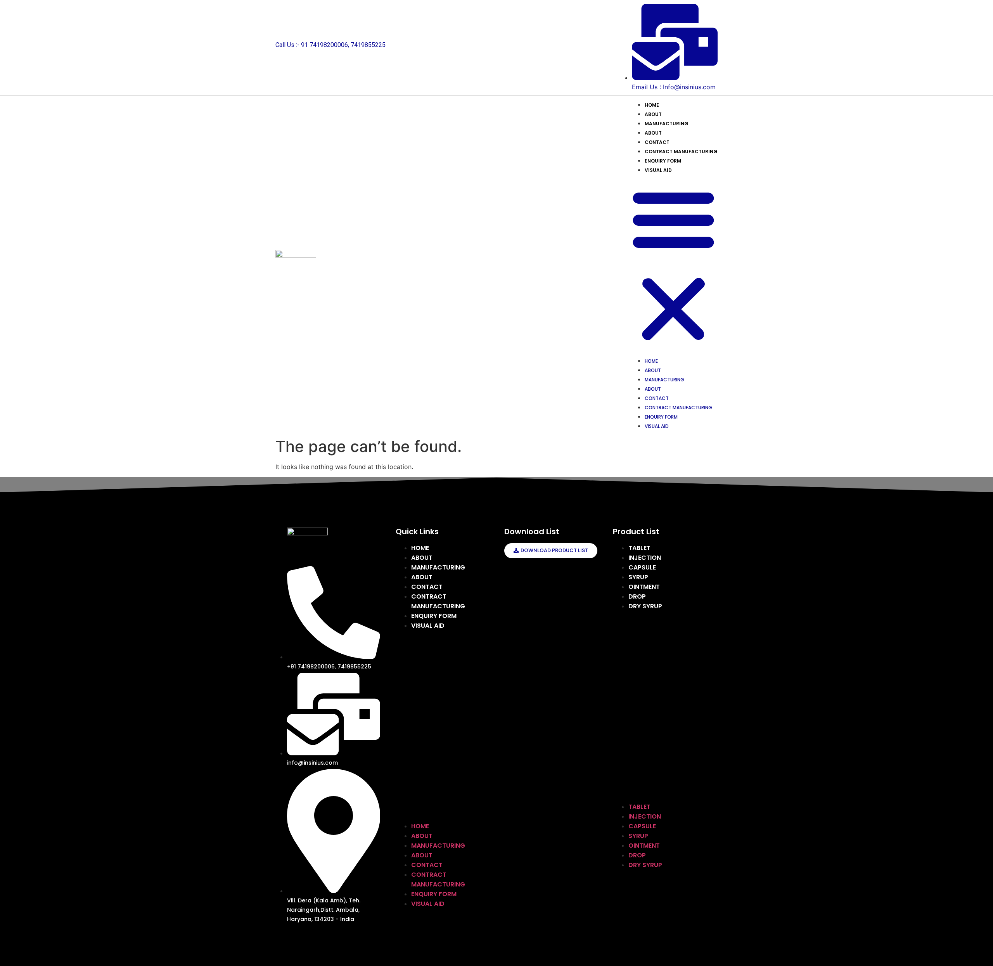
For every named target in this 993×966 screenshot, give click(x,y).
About (653, 114)
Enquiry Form (663, 161)
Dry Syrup (645, 606)
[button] (673, 265)
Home (652, 105)
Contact (657, 142)
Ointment (644, 586)
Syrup (638, 577)
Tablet (639, 548)
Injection (644, 557)
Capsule (642, 567)
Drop (637, 596)
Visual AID (658, 170)
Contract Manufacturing (681, 151)
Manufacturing (667, 123)
